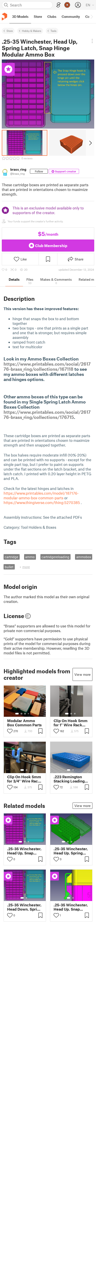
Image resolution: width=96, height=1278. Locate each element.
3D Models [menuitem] (20, 16)
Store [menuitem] (38, 16)
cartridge (11, 557)
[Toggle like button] (10, 731)
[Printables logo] (4, 16)
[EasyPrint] (58, 5)
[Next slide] (90, 143)
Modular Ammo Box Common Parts (24, 723)
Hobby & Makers (31, 30)
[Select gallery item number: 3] (25, 714)
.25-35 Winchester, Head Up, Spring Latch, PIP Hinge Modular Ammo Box (71, 851)
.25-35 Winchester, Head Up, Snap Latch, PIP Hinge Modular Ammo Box (71, 907)
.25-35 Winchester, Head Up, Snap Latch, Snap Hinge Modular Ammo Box (24, 851)
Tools (53, 30)
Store (9, 30)
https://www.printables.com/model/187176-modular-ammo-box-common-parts (41, 495)
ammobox (83, 557)
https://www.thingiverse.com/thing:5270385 (42, 502)
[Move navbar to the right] (91, 16)
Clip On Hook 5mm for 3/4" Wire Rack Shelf (24, 779)
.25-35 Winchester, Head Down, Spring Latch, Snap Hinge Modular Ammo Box (24, 907)
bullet (9, 567)
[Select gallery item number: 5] (32, 714)
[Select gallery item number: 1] (17, 714)
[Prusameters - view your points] (67, 5)
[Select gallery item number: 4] (28, 714)
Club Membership (51, 245)
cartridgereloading (55, 557)
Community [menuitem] (71, 16)
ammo (30, 557)
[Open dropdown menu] (92, 41)
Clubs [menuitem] (51, 16)
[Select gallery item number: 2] (21, 714)
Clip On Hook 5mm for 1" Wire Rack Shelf (71, 723)
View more (82, 674)
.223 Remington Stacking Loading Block (69, 779)
